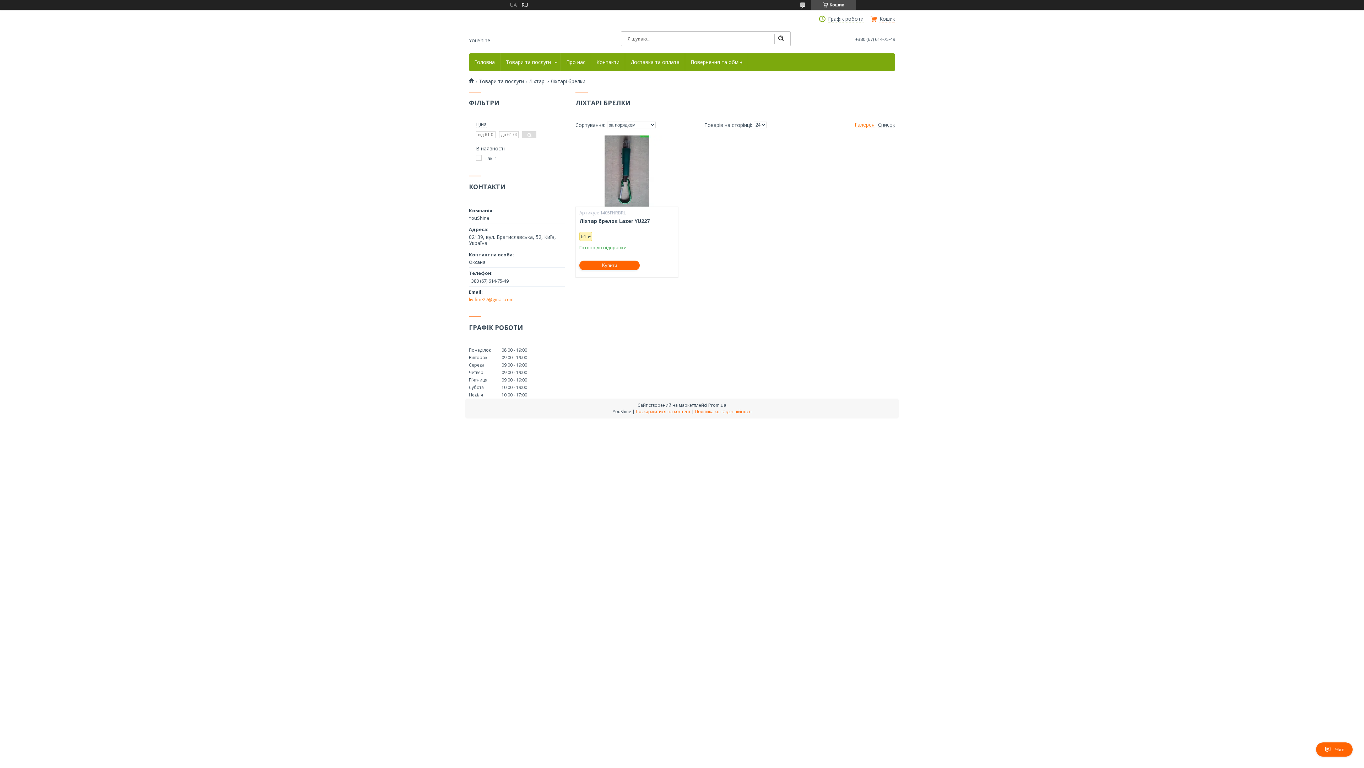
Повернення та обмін (716, 62)
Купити (609, 265)
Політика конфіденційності (723, 412)
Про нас (575, 62)
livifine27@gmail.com (491, 299)
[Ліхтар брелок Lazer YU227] (626, 171)
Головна (484, 62)
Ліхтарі (537, 81)
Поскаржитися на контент (663, 412)
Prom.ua (717, 405)
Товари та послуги (528, 62)
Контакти (607, 62)
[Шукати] (780, 39)
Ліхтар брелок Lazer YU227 (614, 221)
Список (886, 125)
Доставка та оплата (655, 62)
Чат (1339, 749)
